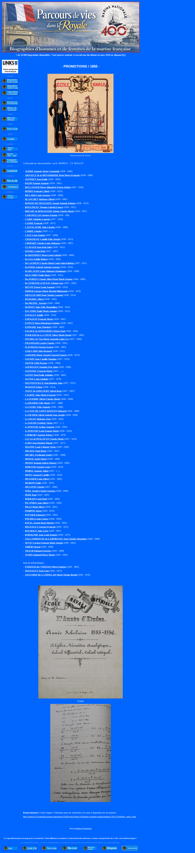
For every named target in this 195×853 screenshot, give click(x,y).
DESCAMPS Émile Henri (37, 275)
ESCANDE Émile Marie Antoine (41, 311)
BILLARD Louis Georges (37, 195)
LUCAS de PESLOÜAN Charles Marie (44, 439)
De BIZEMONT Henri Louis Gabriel (43, 255)
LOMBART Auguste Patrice (39, 435)
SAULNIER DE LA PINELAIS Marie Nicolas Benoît (51, 575)
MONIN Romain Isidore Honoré (41, 463)
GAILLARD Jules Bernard (38, 351)
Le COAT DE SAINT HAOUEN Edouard (45, 411)
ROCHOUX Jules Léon (36, 531)
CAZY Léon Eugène (35, 235)
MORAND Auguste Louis (37, 467)
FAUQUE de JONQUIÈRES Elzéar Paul (45, 331)
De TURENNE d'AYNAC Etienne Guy (44, 283)
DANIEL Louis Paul (35, 251)
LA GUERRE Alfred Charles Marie (42, 399)
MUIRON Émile (33, 483)
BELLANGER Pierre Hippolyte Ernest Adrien (48, 187)
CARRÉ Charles (33, 231)
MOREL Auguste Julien (36, 471)
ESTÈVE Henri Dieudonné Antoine (42, 323)
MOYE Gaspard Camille (37, 475)
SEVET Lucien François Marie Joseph (44, 543)
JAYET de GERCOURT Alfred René (43, 391)
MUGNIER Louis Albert (37, 479)
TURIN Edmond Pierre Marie (40, 555)
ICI (123, 55)
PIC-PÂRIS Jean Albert (37, 503)
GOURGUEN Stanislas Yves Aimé (41, 367)
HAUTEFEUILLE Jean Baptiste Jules (44, 383)
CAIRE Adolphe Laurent (37, 219)
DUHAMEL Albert (34, 299)
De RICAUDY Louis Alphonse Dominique (45, 271)
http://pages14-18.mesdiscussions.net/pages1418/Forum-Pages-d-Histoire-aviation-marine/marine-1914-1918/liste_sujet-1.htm (79, 816)
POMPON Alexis (33, 511)
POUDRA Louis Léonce (36, 519)
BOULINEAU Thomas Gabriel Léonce (44, 207)
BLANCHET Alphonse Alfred (39, 199)
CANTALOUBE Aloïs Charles (40, 227)
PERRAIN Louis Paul (36, 499)
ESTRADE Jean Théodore (38, 327)
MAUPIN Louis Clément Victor (40, 447)
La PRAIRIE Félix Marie (37, 403)
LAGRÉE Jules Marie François (40, 395)
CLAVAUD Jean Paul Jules (38, 247)
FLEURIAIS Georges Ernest (39, 347)
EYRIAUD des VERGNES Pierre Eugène (45, 567)
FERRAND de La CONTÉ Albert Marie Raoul (48, 335)
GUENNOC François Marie (38, 371)
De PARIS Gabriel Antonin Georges (42, 267)
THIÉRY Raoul (32, 547)
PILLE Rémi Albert (34, 507)
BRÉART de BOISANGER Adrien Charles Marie (49, 211)
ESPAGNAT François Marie (39, 319)
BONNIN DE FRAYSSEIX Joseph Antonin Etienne (50, 203)
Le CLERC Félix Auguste (37, 407)
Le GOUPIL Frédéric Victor (38, 423)
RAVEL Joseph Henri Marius (39, 523)
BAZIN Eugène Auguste (37, 183)
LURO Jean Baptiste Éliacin (39, 443)
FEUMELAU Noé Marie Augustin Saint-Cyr (47, 339)
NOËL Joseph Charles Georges (40, 491)
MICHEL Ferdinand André (39, 455)
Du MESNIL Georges (36, 303)
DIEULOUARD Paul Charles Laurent (44, 295)
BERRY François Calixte (37, 191)
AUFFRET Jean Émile (36, 179)
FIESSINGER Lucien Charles (39, 343)
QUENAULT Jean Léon (37, 571)
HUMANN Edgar (33, 387)
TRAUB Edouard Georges (38, 551)
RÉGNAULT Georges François (40, 527)
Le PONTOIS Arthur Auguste (39, 427)
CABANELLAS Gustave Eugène (41, 215)
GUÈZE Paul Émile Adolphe (39, 375)
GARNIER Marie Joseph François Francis (46, 355)
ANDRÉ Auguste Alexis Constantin (42, 171)
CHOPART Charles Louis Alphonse (42, 243)
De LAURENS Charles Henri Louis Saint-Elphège (50, 263)
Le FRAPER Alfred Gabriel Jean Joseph (45, 415)
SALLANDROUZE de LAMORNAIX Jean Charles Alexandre (56, 539)
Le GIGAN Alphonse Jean (38, 419)
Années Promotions (83, 828)
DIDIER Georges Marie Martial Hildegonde (46, 291)
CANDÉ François (33, 223)
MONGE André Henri (36, 459)
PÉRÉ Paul (30, 495)
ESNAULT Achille (34, 315)
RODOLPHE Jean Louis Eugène (41, 535)
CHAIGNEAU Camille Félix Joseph (42, 239)
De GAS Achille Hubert (36, 259)
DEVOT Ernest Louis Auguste (40, 287)
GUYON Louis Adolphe (36, 379)
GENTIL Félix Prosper (36, 363)
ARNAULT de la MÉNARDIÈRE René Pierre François (52, 175)
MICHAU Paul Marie (35, 451)
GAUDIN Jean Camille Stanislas (41, 359)
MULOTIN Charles (34, 487)
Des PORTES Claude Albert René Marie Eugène (48, 279)
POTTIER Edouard (35, 515)
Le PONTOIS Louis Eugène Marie (42, 431)
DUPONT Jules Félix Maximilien (41, 307)
